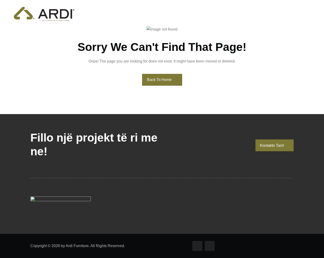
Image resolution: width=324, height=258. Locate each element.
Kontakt (303, 14)
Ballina (203, 14)
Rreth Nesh (235, 14)
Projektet (271, 14)
